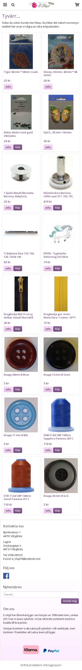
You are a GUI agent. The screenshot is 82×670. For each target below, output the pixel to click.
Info (8, 86)
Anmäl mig (70, 601)
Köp (17, 147)
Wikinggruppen (52, 665)
